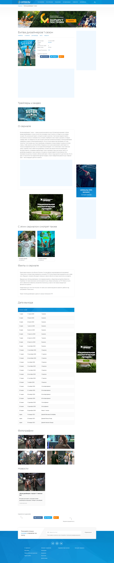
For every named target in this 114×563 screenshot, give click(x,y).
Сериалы (20, 6)
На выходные (67, 2)
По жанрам (41, 2)
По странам (49, 2)
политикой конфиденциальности (73, 535)
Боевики (43, 553)
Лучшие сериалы (79, 547)
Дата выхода (35, 35)
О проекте (27, 547)
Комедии (43, 550)
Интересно (83, 2)
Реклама (26, 550)
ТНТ (49, 50)
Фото (41, 35)
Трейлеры (20, 35)
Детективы (44, 558)
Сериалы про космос (64, 547)
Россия (50, 42)
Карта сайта (27, 555)
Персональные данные (30, 553)
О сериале (27, 35)
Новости (75, 2)
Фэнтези (43, 555)
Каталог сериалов (46, 547)
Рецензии (58, 2)
